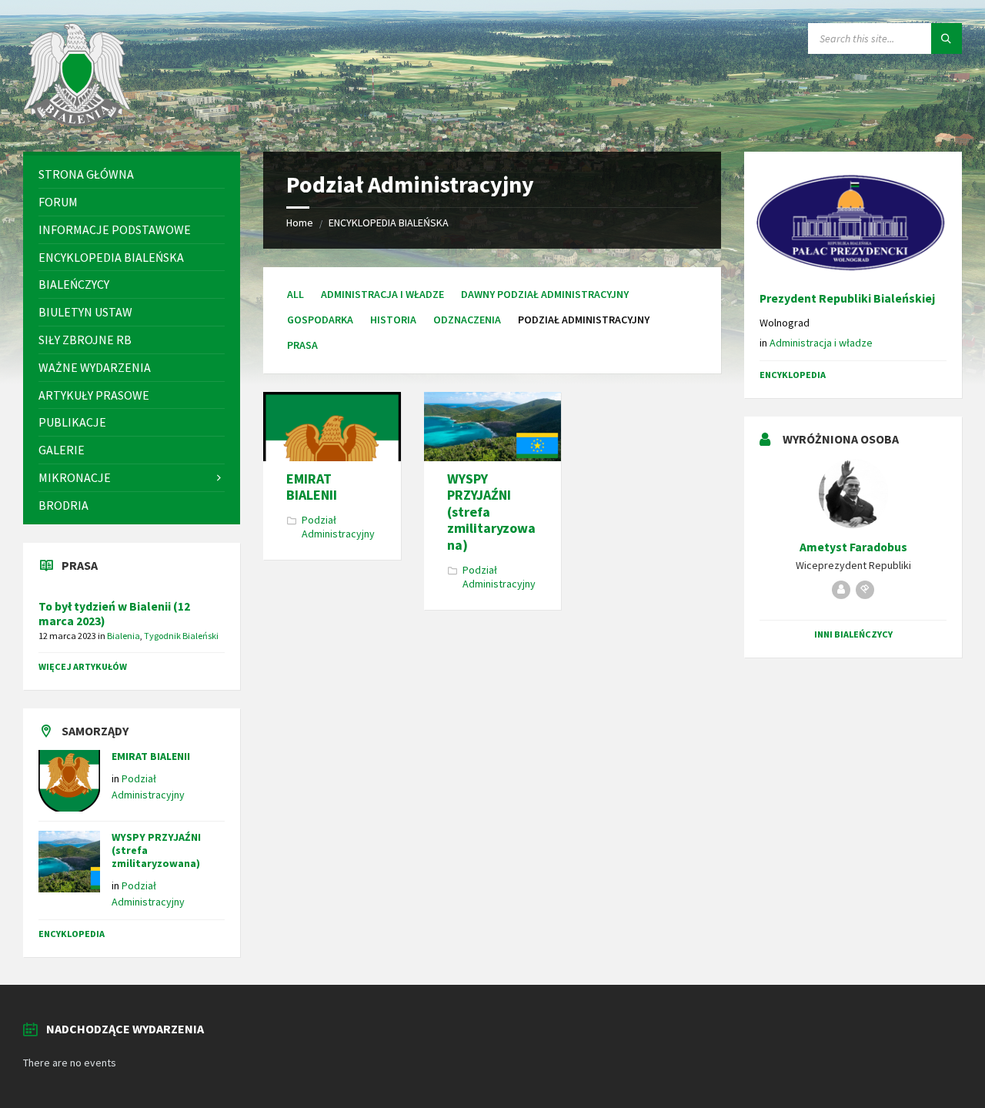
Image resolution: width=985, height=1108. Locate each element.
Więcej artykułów (82, 666)
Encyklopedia (71, 933)
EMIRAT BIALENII (311, 487)
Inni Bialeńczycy (853, 634)
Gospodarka (320, 319)
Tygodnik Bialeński (181, 635)
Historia (393, 319)
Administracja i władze (382, 294)
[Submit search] (946, 38)
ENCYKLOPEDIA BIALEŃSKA (389, 222)
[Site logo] (77, 121)
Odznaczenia (467, 319)
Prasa (302, 345)
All (295, 294)
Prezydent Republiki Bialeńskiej (847, 298)
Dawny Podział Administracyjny (545, 294)
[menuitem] (131, 174)
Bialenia (123, 635)
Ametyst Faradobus (853, 547)
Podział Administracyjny (338, 527)
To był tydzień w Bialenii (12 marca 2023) (114, 613)
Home (299, 222)
